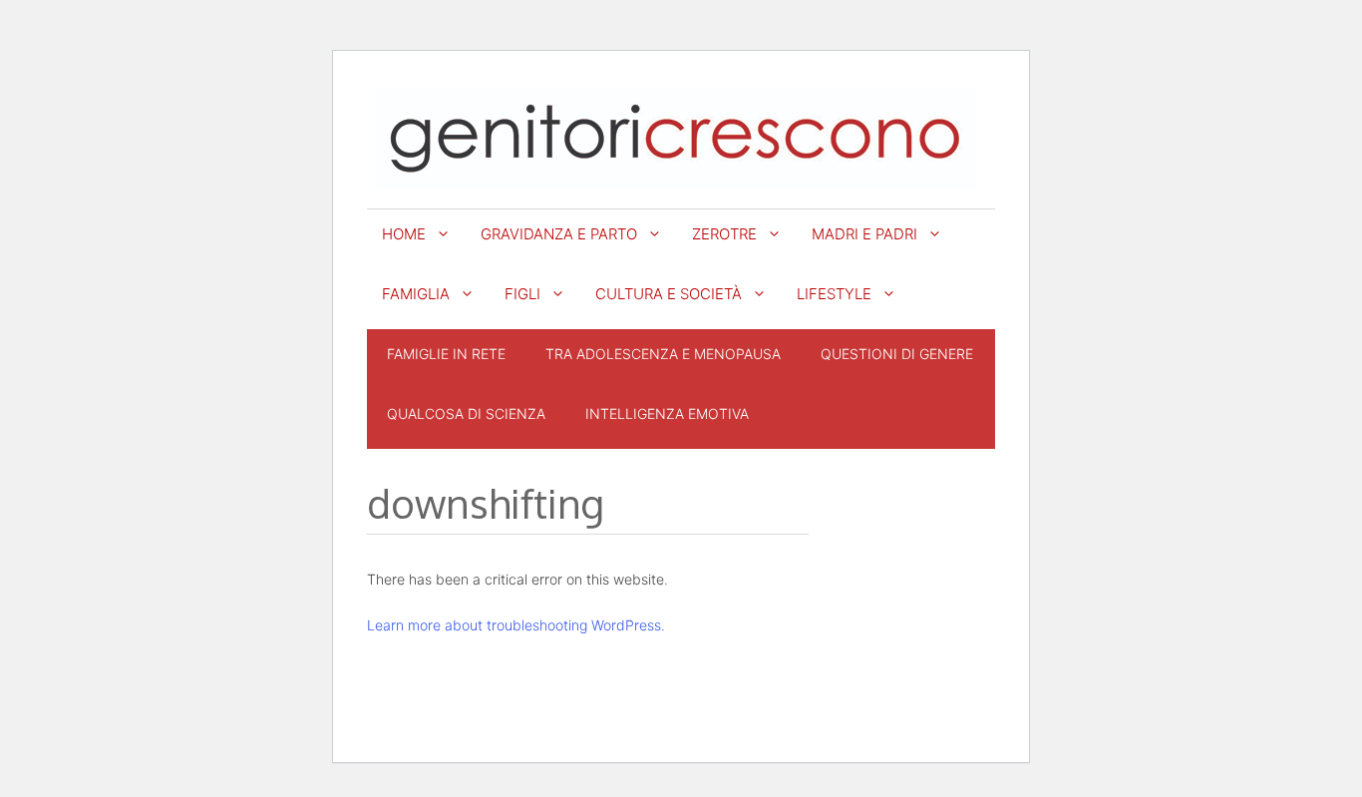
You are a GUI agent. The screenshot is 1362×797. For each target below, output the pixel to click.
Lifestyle (834, 293)
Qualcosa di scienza (466, 413)
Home (404, 233)
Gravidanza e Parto (559, 233)
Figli (522, 293)
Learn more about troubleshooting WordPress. (516, 624)
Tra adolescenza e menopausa (663, 353)
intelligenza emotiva (667, 413)
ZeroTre (724, 233)
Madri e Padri (864, 233)
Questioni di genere (897, 353)
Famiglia (416, 293)
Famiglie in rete (446, 353)
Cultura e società (668, 293)
